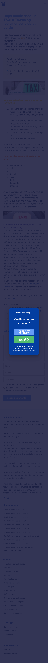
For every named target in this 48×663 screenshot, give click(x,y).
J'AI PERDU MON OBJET (24, 340)
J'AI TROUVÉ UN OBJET (24, 332)
